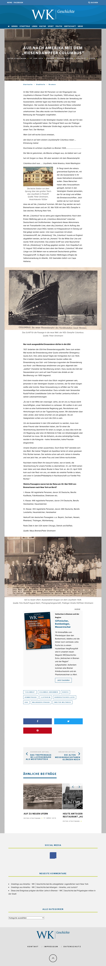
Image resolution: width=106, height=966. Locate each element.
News (9, 2)
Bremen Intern (65, 58)
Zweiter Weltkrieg (62, 702)
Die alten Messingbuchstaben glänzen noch (67, 757)
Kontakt (33, 947)
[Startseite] (8, 26)
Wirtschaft (70, 26)
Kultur (42, 26)
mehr (80, 26)
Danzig (65, 692)
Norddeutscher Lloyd (65, 697)
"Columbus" (30, 692)
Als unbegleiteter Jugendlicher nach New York (68, 884)
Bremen (50, 58)
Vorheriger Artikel (39, 752)
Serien (14, 26)
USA (26, 702)
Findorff (81, 58)
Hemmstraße (31, 697)
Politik (59, 26)
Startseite (28, 84)
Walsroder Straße (41, 702)
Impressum (51, 947)
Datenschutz (72, 947)
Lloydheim (45, 697)
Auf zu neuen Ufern (36, 814)
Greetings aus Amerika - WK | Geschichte (28, 884)
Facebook (18, 2)
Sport (51, 26)
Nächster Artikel (67, 752)
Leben (34, 26)
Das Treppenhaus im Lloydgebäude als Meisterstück (38, 757)
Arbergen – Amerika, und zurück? (63, 887)
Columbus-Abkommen (48, 692)
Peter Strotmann (17, 58)
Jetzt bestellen (63, 680)
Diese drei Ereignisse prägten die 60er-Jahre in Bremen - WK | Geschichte (42, 890)
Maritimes (53, 61)
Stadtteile (25, 26)
